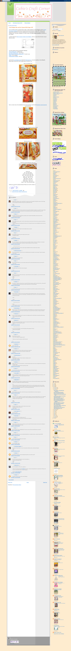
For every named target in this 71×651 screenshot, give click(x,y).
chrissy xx (15, 348)
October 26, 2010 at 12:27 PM (15, 353)
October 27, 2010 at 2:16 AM (15, 420)
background (55, 184)
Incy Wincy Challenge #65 (13, 52)
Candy (15, 404)
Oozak (54, 299)
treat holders (55, 357)
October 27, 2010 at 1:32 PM (15, 430)
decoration (54, 221)
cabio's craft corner (61, 35)
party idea (54, 304)
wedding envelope (55, 368)
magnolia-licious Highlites (56, 279)
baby (54, 183)
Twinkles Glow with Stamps (58, 495)
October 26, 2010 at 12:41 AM (15, 206)
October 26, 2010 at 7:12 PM (15, 409)
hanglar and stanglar (56, 255)
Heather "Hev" (16, 465)
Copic (54, 213)
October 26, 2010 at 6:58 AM (15, 300)
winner (54, 372)
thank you (54, 351)
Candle (54, 199)
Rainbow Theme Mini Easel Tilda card (59, 393)
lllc (53, 270)
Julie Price (54, 101)
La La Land (54, 264)
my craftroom (55, 291)
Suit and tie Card (60, 562)
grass (54, 252)
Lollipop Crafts (55, 271)
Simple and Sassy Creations (58, 555)
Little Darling (55, 267)
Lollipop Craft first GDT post (57, 406)
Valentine (54, 363)
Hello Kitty (54, 256)
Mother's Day (55, 288)
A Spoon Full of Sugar (15, 191)
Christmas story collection (56, 209)
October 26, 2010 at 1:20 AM (15, 217)
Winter (54, 374)
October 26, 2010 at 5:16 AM (15, 264)
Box (53, 193)
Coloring (54, 212)
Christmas (54, 208)
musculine (54, 290)
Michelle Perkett (55, 284)
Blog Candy (55, 190)
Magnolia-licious (24, 191)
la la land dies (55, 265)
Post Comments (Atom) (17, 484)
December (55, 387)
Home (9, 22)
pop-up (54, 311)
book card (54, 192)
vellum (54, 364)
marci (54, 281)
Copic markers (55, 214)
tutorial (54, 360)
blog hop (54, 191)
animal (54, 177)
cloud (54, 210)
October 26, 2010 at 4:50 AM (15, 258)
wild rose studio (55, 371)
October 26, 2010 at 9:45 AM (15, 342)
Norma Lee (54, 104)
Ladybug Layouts (56, 609)
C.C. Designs (55, 196)
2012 (54, 384)
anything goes (55, 181)
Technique (54, 349)
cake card (54, 197)
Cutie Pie (54, 218)
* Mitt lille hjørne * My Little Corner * (59, 518)
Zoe (15, 390)
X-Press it (54, 376)
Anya (54, 179)
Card (54, 201)
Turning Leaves (55, 358)
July (54, 411)
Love (54, 272)
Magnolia (20, 191)
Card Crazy (16, 313)
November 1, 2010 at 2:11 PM (15, 463)
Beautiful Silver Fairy (61, 619)
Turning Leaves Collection (56, 359)
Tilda (54, 354)
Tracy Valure (16, 266)
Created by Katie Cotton (57, 595)
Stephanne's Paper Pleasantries (58, 548)
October (55, 389)
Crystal (15, 368)
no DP (54, 297)
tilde (53, 356)
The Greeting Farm (56, 352)
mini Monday (55, 286)
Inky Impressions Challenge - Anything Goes (60, 405)
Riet (15, 232)
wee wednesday (55, 370)
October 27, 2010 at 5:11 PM (15, 435)
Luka (54, 274)
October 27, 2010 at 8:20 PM (15, 444)
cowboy (54, 216)
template (54, 350)
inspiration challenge (56, 259)
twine (54, 361)
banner (54, 186)
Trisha (15, 422)
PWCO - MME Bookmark (57, 404)
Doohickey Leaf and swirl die (42, 104)
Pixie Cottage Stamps (56, 309)
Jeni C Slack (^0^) (17, 411)
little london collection (56, 268)
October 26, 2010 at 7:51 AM (15, 306)
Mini (53, 285)
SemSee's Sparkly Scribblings (58, 475)
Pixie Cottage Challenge (56, 308)
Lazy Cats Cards (56, 525)
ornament (54, 300)
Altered (54, 176)
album (54, 173)
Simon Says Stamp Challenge (58, 582)
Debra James (56, 448)
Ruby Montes (55, 106)
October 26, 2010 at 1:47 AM (15, 230)
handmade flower (55, 254)
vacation (54, 362)
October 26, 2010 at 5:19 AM (15, 279)
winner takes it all (55, 373)
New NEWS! (59, 589)
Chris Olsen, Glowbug (17, 446)
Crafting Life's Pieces (57, 532)
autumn (54, 182)
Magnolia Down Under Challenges (59, 633)
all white (54, 174)
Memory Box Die (55, 282)
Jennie (15, 334)
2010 (54, 386)
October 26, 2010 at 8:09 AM (15, 311)
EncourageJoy (56, 568)
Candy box (54, 200)
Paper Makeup (55, 301)
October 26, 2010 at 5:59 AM (15, 285)
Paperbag (54, 302)
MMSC (54, 287)
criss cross (54, 217)
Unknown (15, 281)
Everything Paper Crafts (57, 602)
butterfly (54, 195)
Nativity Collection (55, 293)
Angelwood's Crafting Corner (58, 575)
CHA (54, 206)
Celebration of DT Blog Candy (57, 203)
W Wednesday (55, 366)
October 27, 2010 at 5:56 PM (15, 439)
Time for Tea (59, 526)
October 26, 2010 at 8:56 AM (15, 332)
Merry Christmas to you (56, 283)
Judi (15, 199)
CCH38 (10, 55)
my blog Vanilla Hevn (18, 471)
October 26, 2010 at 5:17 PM (15, 377)
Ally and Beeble (55, 175)
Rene (15, 432)
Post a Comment (11, 479)
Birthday (54, 187)
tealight (54, 348)
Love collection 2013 (56, 273)
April (54, 414)
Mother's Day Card (56, 289)
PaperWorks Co (55, 303)
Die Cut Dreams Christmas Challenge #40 (16, 54)
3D (53, 170)
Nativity (54, 292)
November (55, 388)
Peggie (15, 256)
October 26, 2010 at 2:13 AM (15, 238)
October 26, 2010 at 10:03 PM (15, 413)
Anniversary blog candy (56, 178)
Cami (15, 208)
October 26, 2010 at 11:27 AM (15, 346)
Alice (15, 437)
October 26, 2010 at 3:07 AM (15, 248)
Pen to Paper (16, 291)
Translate (59, 30)
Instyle (54, 260)
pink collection (55, 307)
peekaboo (54, 306)
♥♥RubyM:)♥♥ (16, 379)
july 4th (54, 262)
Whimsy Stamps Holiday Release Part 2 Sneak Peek (61, 550)
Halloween (54, 253)
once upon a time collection (57, 298)
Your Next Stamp (55, 378)
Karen (15, 219)
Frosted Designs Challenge (13, 56)
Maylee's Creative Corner (57, 632)
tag (53, 347)
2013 (54, 383)
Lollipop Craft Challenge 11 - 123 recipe (59, 402)
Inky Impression (55, 258)
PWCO (54, 314)
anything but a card (56, 180)
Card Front (54, 202)
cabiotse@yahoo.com (55, 49)
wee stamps (55, 369)
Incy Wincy (23, 468)
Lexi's (54, 266)
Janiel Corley (55, 100)
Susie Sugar (16, 415)
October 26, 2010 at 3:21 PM (15, 371)
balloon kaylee (55, 185)
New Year (54, 295)
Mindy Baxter (55, 103)
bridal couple (55, 194)
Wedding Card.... (60, 462)
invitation (54, 261)
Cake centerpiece (55, 198)
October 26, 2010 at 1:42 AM (15, 225)
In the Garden (55, 257)
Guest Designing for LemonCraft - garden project (61, 534)
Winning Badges (27, 22)
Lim (15, 457)
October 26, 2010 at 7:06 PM (15, 402)
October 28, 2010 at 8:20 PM (15, 455)
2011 (54, 385)
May (54, 413)
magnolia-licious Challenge (57, 278)
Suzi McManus (55, 107)
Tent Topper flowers (60, 569)
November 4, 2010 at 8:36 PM (15, 477)
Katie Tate (54, 102)
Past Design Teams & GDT (17, 22)
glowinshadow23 (56, 625)
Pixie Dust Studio (55, 310)
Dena (15, 260)
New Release (55, 294)
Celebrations (55, 204)
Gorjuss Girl (55, 251)
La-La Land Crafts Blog (57, 423)
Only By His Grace (17, 355)
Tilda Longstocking (55, 355)
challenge (54, 207)
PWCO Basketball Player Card (58, 408)
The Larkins (55, 353)
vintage (54, 365)
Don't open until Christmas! (61, 603)
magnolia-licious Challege (56, 277)
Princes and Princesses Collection (58, 313)
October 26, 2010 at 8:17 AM (15, 318)
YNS (54, 377)
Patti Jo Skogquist (55, 105)
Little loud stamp (55, 269)
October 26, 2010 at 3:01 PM (15, 366)
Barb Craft (16, 320)
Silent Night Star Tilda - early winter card (59, 407)
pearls (54, 305)
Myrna (15, 287)
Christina (15, 227)
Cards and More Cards (57, 430)
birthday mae (55, 188)
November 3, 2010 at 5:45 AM (15, 472)
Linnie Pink (55, 505)
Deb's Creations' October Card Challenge (24, 36)
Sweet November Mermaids (57, 346)
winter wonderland (55, 375)
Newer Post (10, 482)
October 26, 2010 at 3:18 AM (15, 254)
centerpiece (55, 205)
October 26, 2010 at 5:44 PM (15, 388)
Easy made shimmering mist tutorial (58, 392)
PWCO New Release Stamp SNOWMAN (59, 399)
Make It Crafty (55, 280)
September (55, 409)
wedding (54, 367)
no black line (55, 296)
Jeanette (15, 240)
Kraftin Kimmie (55, 263)
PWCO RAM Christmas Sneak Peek (59, 403)
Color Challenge (55, 211)
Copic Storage (55, 215)
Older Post (45, 482)
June (54, 412)
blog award (54, 189)
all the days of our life (17, 250)
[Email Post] (23, 190)
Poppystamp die (55, 312)
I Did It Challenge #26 (12, 51)
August (55, 410)
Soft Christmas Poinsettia (61, 496)
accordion (54, 172)
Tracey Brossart (55, 108)
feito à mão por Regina (57, 502)
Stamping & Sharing (57, 468)
